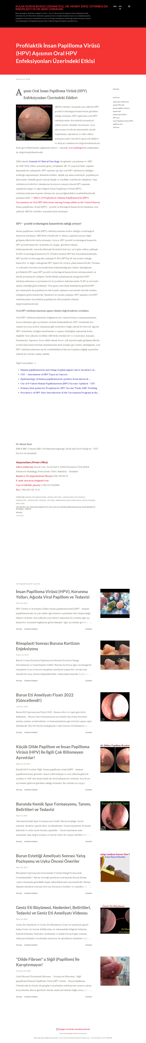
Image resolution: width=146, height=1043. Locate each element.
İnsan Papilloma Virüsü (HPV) (123, 121)
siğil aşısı (116, 127)
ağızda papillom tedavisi (121, 108)
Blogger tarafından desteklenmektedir (74, 1029)
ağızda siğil (117, 111)
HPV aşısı (116, 118)
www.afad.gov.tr (77, 147)
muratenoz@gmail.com (36, 480)
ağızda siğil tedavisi (120, 114)
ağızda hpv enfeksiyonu (121, 102)
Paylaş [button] (116, 89)
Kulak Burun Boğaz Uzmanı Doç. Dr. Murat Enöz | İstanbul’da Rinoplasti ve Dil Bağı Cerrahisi (62, 8)
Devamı (88, 629)
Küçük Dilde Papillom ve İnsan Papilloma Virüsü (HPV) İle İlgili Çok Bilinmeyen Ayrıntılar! (52, 752)
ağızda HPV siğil (118, 105)
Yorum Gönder (30, 629)
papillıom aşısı (118, 124)
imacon (70, 1033)
